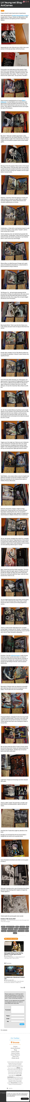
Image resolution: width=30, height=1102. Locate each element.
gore (12, 1080)
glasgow (10, 1063)
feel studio (17, 1062)
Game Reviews (15, 1055)
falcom (21, 1078)
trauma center (13, 1068)
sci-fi (9, 1080)
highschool (16, 1077)
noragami (4, 931)
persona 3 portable (13, 1064)
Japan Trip (15, 1056)
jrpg (20, 1082)
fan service (14, 1083)
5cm (13, 1078)
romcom (20, 1080)
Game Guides (15, 1053)
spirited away (21, 931)
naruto (15, 928)
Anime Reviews (15, 1048)
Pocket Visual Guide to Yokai (20, 15)
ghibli (17, 926)
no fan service (14, 1072)
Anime (15, 1046)
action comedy (19, 1073)
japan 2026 (15, 1080)
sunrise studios (16, 1081)
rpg (15, 1066)
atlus (18, 1068)
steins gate (13, 1073)
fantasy (19, 1084)
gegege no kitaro (10, 926)
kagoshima (4, 928)
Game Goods (15, 1051)
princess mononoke (11, 931)
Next (22, 987)
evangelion (19, 1064)
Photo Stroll (15, 1058)
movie (8, 1062)
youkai (15, 933)
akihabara (11, 1081)
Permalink (3, 920)
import (10, 1075)
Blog (2, 10)
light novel (14, 1075)
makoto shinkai (13, 1069)
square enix (9, 1078)
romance (12, 1071)
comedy (21, 1062)
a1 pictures (12, 1062)
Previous (8, 963)
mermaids (10, 928)
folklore (3, 926)
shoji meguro (17, 1078)
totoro (27, 931)
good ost (18, 1066)
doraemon (14, 1063)
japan (27, 926)
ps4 (18, 1082)
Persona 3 (20, 1077)
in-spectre (22, 926)
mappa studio (17, 1071)
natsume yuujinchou (23, 928)
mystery (9, 1082)
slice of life (18, 1069)
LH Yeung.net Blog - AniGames (12, 4)
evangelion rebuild (11, 1066)
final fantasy (19, 1063)
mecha (9, 1073)
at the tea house (15, 655)
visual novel (15, 1084)
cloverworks (19, 1072)
